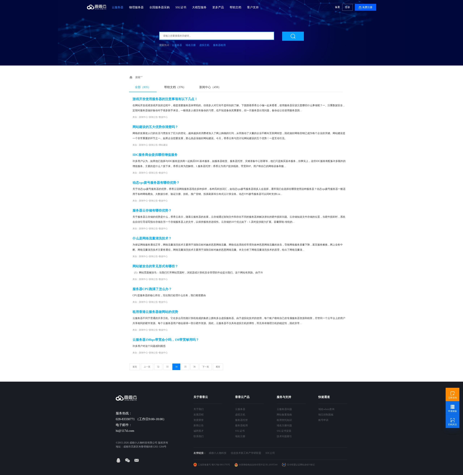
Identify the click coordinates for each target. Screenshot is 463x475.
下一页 (205, 367)
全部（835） (143, 87)
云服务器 (177, 45)
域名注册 (191, 45)
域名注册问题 (284, 425)
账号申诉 (323, 420)
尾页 (218, 367)
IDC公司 (270, 453)
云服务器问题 (284, 409)
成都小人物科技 (217, 453)
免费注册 (367, 7)
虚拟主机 (204, 45)
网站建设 (163, 145)
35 (185, 367)
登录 (347, 7)
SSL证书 (240, 431)
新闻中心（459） (210, 87)
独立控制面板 (326, 414)
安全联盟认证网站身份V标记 (301, 464)
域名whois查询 (326, 409)
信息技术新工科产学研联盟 (246, 453)
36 (194, 367)
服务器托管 (241, 420)
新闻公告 (153, 117)
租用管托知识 (284, 420)
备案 (337, 7)
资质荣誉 (199, 420)
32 (158, 367)
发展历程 (199, 414)
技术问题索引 (284, 436)
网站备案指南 (284, 414)
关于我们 (199, 409)
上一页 (147, 367)
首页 (135, 367)
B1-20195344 (271, 464)
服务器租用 (219, 45)
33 (167, 367)
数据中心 (163, 117)
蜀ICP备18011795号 (220, 464)
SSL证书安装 (284, 431)
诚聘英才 (199, 431)
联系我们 (199, 436)
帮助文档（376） (175, 87)
